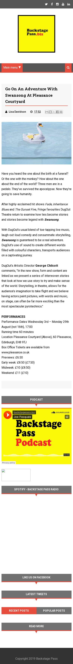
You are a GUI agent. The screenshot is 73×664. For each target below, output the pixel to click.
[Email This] (47, 112)
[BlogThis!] (50, 112)
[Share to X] (54, 112)
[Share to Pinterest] (61, 112)
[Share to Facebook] (57, 112)
